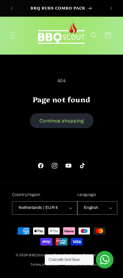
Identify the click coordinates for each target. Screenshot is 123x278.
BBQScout (38, 255)
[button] (13, 35)
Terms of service (44, 264)
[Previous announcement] (12, 8)
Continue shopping (61, 120)
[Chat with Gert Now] (105, 260)
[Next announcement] (111, 8)
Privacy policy (95, 255)
